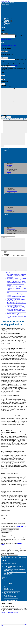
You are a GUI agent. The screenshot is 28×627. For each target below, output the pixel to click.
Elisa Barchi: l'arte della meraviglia (15, 306)
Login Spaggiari (14, 65)
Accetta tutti (6, 530)
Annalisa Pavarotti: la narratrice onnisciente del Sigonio (14, 314)
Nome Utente (18, 35)
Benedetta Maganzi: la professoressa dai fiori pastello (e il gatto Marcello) (16, 304)
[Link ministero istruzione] (7, 2)
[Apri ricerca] (15, 126)
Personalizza (4, 529)
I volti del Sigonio (8, 272)
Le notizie (6, 254)
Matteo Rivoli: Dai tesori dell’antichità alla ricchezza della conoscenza (16, 308)
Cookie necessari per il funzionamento (10, 549)
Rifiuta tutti (13, 529)
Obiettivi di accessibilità (9, 593)
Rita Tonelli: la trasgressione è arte (15, 300)
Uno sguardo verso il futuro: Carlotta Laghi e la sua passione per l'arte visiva (16, 311)
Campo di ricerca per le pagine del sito (10, 235)
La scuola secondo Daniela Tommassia (16, 274)
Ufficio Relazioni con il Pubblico (12, 591)
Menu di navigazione (14, 270)
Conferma (8, 116)
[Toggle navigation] (13, 139)
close (2, 146)
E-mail (17, 59)
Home (5, 251)
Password (17, 37)
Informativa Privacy (8, 589)
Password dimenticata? (6, 39)
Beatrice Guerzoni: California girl (15, 302)
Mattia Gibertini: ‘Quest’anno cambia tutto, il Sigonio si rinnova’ (16, 297)
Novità (5, 252)
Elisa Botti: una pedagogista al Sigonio (16, 299)
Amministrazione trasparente (11, 598)
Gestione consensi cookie (10, 596)
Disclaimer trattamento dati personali (10, 612)
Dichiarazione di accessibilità (11, 592)
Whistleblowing (8, 595)
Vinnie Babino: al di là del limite (15, 286)
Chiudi (2, 75)
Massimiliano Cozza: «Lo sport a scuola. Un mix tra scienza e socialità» (17, 279)
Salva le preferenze (12, 554)
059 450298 (9, 567)
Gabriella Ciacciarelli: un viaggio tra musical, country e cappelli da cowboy (16, 282)
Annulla (3, 116)
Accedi (2, 27)
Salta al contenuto (5, 1)
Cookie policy (7, 586)
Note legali (6, 588)
